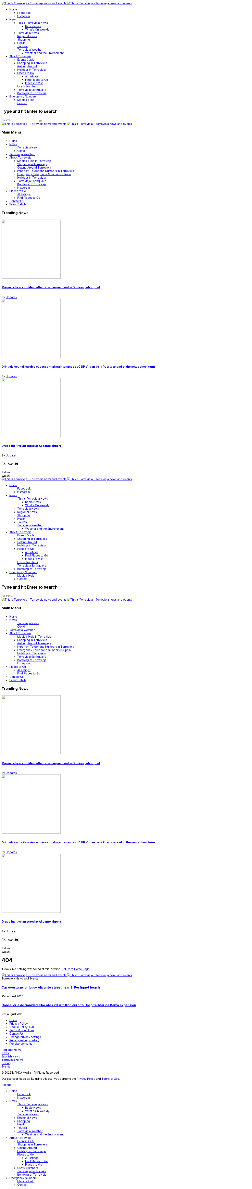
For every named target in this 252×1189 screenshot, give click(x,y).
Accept (6, 1084)
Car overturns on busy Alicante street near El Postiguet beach (51, 987)
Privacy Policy (86, 1078)
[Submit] (40, 120)
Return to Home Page (76, 969)
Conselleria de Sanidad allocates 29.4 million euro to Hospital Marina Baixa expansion (69, 1005)
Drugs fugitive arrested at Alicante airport (31, 445)
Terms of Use (110, 1078)
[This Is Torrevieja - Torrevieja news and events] (67, 3)
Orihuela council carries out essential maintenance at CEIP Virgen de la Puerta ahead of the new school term (78, 366)
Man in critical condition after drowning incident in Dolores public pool (51, 287)
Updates (11, 297)
